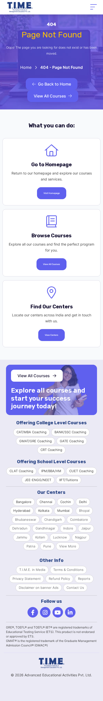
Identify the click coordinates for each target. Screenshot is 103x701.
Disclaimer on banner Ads (38, 588)
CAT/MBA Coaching (31, 432)
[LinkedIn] (70, 612)
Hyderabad (21, 511)
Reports (84, 579)
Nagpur (80, 537)
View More (67, 546)
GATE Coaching (72, 441)
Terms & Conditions (68, 570)
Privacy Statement (26, 579)
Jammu (21, 537)
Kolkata (43, 511)
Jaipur (86, 528)
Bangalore (24, 502)
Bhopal (84, 511)
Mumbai (63, 511)
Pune (47, 546)
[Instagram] (45, 612)
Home (26, 67)
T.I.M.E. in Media (32, 570)
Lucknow (60, 537)
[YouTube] (57, 612)
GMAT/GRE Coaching (35, 441)
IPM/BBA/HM (51, 471)
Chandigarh (53, 520)
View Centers (51, 335)
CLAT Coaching (21, 471)
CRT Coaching (51, 450)
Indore (68, 528)
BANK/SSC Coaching (70, 432)
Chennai (46, 502)
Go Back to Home (54, 84)
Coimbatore (79, 520)
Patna (30, 546)
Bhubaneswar (25, 520)
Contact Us (75, 588)
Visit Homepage (52, 193)
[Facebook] (33, 612)
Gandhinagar (45, 528)
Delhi (83, 502)
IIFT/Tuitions (68, 480)
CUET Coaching (81, 471)
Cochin (65, 502)
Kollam (40, 537)
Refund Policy (59, 579)
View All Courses (50, 95)
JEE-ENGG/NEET (38, 480)
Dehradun (20, 528)
